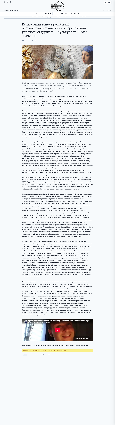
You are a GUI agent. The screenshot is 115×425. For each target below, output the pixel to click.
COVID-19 (76, 14)
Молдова (70, 17)
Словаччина (84, 17)
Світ (66, 14)
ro (110, 10)
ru (108, 10)
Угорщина (77, 17)
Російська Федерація (45, 17)
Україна (56, 14)
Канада (59, 17)
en (103, 10)
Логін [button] (108, 2)
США (54, 17)
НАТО (70, 14)
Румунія (64, 17)
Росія (61, 14)
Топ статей (48, 14)
